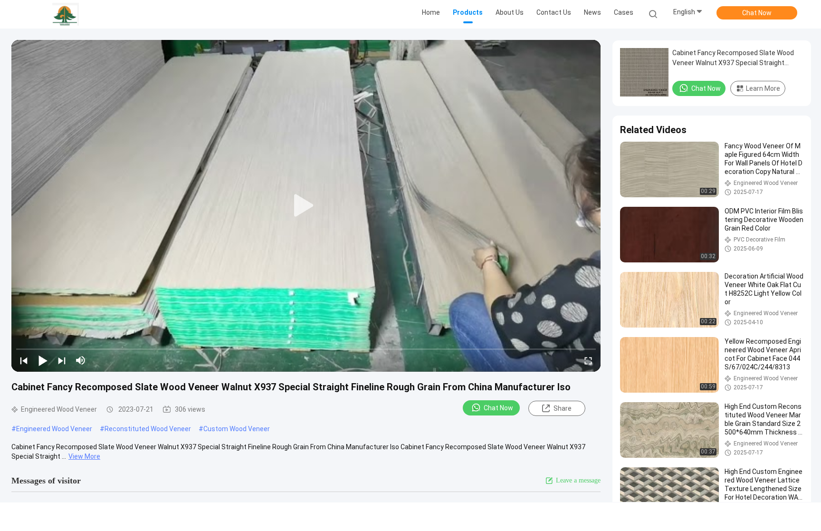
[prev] (23, 360)
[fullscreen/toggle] (588, 360)
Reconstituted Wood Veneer (148, 429)
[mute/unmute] (80, 360)
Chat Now (757, 13)
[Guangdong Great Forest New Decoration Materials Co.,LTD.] (65, 14)
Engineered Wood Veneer (54, 429)
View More (84, 456)
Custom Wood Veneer (236, 429)
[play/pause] (42, 360)
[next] (61, 360)
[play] (306, 206)
